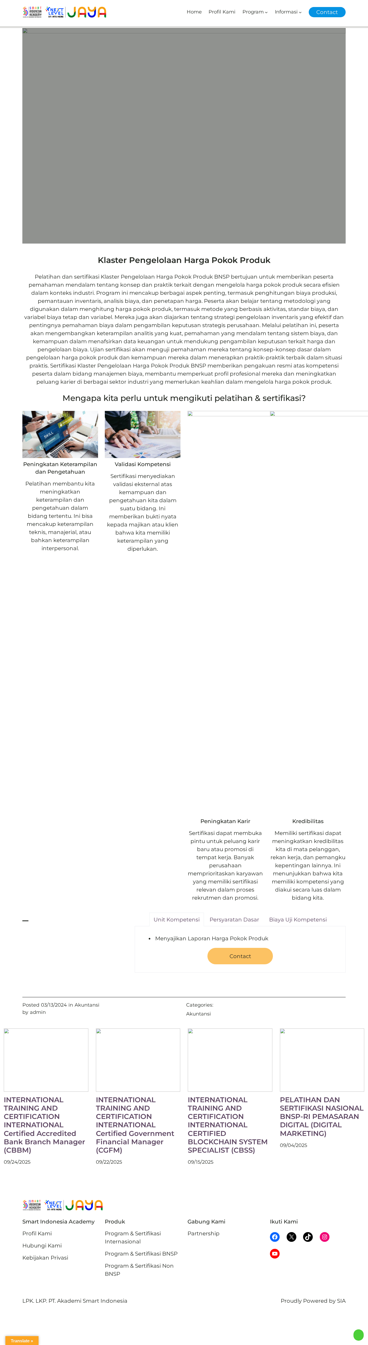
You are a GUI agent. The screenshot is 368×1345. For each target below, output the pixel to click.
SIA (341, 1301)
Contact (327, 12)
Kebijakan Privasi (45, 1257)
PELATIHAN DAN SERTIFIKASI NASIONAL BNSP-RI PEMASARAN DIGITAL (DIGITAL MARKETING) (322, 1117)
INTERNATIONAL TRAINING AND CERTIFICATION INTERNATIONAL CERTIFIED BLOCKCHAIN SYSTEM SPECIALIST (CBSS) (228, 1125)
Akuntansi (87, 1005)
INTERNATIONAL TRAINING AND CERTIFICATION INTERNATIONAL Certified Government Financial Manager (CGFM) (135, 1125)
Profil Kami (37, 1233)
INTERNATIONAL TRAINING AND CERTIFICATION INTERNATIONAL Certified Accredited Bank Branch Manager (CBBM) (44, 1125)
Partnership (204, 1233)
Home (194, 12)
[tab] (176, 919)
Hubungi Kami (42, 1245)
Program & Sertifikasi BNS (139, 1253)
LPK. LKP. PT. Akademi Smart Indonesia (74, 1301)
